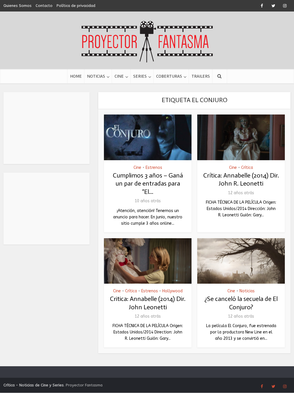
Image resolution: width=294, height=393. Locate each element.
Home (76, 76)
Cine (119, 76)
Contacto (44, 5)
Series (140, 76)
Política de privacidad (76, 5)
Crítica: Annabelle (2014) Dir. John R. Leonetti (241, 179)
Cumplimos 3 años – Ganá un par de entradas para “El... (148, 183)
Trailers (201, 76)
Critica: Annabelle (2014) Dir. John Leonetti (147, 303)
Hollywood (172, 291)
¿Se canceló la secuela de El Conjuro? (241, 303)
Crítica (247, 167)
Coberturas (169, 76)
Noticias (96, 76)
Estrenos (154, 167)
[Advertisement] (46, 128)
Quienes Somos (17, 5)
